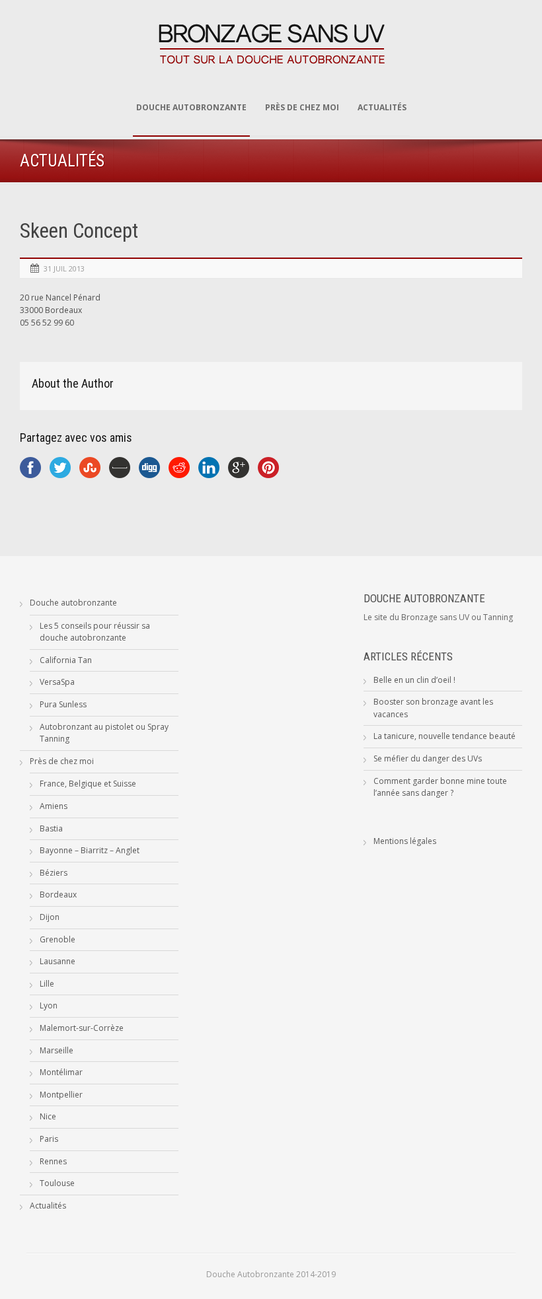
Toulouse (57, 1183)
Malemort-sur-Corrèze (82, 1028)
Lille (47, 983)
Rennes (53, 1161)
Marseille (56, 1050)
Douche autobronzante (191, 107)
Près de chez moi (302, 107)
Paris (49, 1138)
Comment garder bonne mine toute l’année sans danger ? (440, 787)
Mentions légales (404, 841)
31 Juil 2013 (64, 268)
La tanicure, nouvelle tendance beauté (444, 736)
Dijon (49, 917)
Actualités (382, 107)
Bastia (51, 828)
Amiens (53, 806)
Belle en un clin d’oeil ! (414, 679)
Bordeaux (58, 894)
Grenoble (57, 939)
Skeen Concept (79, 231)
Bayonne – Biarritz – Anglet (89, 850)
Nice (48, 1116)
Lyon (49, 1005)
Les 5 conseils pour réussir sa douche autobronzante (95, 632)
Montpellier (61, 1094)
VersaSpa (57, 681)
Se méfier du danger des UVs (427, 758)
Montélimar (61, 1072)
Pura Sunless (63, 704)
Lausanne (57, 961)
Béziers (53, 872)
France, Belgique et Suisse (88, 783)
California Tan (66, 660)
